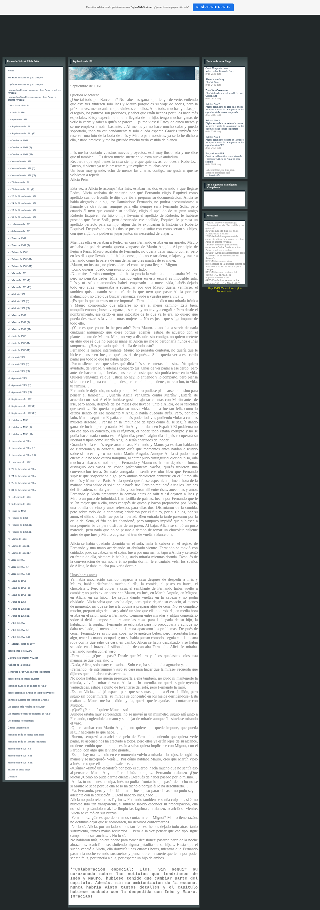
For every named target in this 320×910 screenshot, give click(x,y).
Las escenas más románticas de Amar (26, 706)
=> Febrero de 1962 (18, 252)
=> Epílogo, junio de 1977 (21, 643)
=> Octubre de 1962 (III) (20, 434)
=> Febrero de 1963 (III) (20, 532)
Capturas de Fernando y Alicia (23, 657)
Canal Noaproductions (217, 68)
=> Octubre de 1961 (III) (20, 154)
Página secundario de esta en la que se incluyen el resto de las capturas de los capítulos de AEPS (225, 142)
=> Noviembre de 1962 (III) (22, 455)
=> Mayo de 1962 (17, 315)
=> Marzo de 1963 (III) (19, 552)
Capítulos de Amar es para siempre (25, 84)
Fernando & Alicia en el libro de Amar (27, 685)
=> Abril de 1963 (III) (19, 573)
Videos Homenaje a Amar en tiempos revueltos (31, 692)
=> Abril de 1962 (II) (18, 301)
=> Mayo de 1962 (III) (19, 329)
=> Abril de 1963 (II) (18, 566)
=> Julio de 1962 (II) (18, 364)
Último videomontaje (18, 727)
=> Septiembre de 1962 (20, 399)
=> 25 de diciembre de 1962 (22, 483)
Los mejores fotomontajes (21, 720)
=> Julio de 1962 (16, 357)
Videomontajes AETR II (20, 755)
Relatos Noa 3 (213, 120)
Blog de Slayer (213, 82)
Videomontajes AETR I (19, 748)
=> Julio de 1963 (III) (19, 636)
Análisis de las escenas (19, 664)
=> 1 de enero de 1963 (19, 497)
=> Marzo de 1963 (17, 539)
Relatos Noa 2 (213, 104)
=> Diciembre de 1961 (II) (21, 189)
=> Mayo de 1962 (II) (19, 322)
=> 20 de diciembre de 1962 (22, 469)
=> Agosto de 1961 (17, 119)
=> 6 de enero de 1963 (19, 504)
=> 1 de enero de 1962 (19, 224)
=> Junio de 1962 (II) (19, 343)
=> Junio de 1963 (17, 601)
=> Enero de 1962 (17, 238)
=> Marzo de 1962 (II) (19, 280)
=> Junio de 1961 (17, 112)
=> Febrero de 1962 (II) (20, 259)
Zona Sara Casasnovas (217, 90)
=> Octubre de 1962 (18, 420)
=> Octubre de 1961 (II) (20, 147)
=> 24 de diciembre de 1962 (22, 476)
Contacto (12, 776)
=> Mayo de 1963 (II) (19, 587)
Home (11, 70)
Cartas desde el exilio (18, 105)
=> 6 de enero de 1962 (19, 231)
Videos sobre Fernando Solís (220, 71)
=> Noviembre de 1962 (19, 441)
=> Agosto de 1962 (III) (20, 392)
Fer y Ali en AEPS (215, 153)
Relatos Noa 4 (213, 137)
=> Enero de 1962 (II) (19, 245)
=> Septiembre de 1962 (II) (21, 406)
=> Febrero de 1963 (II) (20, 525)
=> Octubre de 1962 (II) (20, 427)
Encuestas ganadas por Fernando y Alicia (28, 699)
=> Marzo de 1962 (17, 273)
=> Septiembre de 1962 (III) (22, 413)
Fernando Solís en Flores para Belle (26, 734)
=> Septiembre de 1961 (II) (21, 133)
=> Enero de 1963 (17, 511)
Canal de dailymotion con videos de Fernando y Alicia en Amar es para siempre (224, 159)
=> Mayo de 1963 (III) (19, 594)
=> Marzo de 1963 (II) (19, 546)
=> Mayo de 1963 (17, 580)
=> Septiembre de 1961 (20, 126)
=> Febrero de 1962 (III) (20, 266)
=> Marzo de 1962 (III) (19, 287)
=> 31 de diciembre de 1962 (22, 490)
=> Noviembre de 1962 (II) (21, 448)
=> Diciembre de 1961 (19, 182)
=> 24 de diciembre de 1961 (22, 203)
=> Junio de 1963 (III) (19, 615)
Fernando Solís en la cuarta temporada (27, 741)
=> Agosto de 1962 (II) (19, 385)
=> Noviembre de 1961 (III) (22, 175)
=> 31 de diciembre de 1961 (22, 217)
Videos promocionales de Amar (23, 678)
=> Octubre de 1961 (18, 140)
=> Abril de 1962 (16, 294)
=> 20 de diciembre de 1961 (22, 196)
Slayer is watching (215, 79)
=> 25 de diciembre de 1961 (22, 210)
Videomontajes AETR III (20, 762)
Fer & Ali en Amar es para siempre (25, 77)
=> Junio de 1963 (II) (19, 608)
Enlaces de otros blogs (19, 769)
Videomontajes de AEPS (20, 650)
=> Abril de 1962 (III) (19, 308)
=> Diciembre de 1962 (19, 462)
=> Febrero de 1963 (18, 518)
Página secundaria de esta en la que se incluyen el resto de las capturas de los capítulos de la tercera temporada (225, 109)
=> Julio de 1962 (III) (19, 371)
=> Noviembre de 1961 (19, 161)
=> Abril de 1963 (16, 559)
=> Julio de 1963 (16, 622)
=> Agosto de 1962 (17, 378)
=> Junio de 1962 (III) (19, 350)
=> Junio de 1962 (17, 336)
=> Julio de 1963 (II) (18, 629)
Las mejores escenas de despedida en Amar (29, 713)
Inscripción (214, 175)
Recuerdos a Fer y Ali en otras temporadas (29, 671)
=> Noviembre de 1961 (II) (21, 168)
